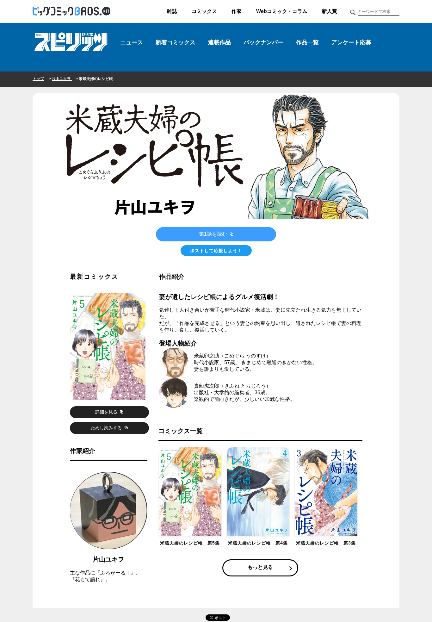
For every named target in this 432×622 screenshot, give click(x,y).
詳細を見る (107, 411)
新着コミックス (175, 42)
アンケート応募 (351, 42)
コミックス (204, 11)
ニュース (131, 42)
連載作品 (219, 42)
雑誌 (172, 11)
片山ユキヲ (62, 79)
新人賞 (329, 11)
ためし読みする (107, 427)
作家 (236, 11)
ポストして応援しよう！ (216, 250)
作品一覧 (307, 42)
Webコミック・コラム (281, 11)
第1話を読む (213, 234)
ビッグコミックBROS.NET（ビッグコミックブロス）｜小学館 (71, 11)
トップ (38, 79)
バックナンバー (263, 42)
